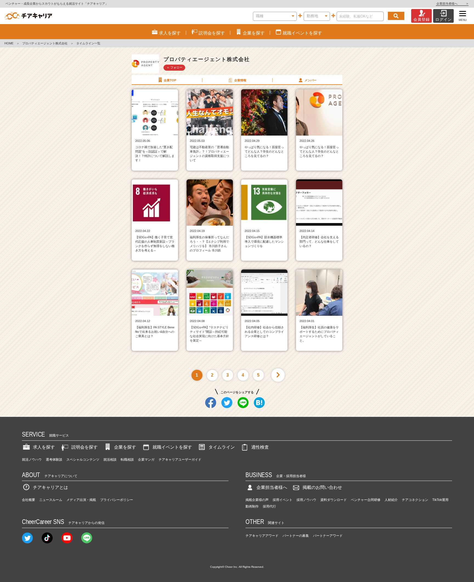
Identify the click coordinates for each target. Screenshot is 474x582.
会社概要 (28, 500)
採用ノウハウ (306, 500)
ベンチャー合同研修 (365, 500)
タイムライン (221, 447)
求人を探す (44, 447)
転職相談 (127, 459)
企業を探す (125, 447)
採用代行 (269, 506)
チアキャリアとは (50, 487)
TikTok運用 (440, 500)
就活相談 (110, 459)
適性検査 (260, 447)
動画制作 (252, 506)
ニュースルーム (50, 500)
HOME (8, 43)
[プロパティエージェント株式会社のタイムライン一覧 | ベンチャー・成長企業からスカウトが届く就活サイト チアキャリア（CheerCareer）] (28, 16)
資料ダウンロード (333, 500)
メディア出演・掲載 (81, 500)
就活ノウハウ (32, 459)
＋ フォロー (174, 67)
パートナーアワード (328, 536)
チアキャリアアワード (262, 536)
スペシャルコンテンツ (82, 459)
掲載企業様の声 (257, 500)
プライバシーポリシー (116, 500)
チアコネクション (415, 500)
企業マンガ (146, 459)
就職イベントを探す (172, 447)
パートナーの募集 (296, 536)
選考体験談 (54, 459)
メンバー (310, 80)
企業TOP (170, 80)
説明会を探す (84, 447)
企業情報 (240, 80)
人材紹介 (391, 500)
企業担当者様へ (452, 3)
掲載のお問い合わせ (322, 487)
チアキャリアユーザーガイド (180, 459)
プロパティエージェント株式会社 (44, 43)
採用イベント (282, 500)
